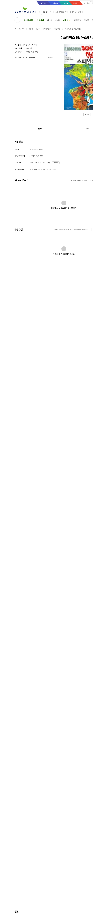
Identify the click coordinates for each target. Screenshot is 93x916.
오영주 (31, 45)
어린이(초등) (33, 29)
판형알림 (56, 162)
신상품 (86, 20)
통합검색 (45, 12)
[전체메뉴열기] (17, 20)
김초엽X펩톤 (28, 20)
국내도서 (21, 29)
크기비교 (87, 114)
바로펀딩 (77, 20)
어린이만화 (46, 29)
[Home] (15, 29)
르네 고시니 (18, 45)
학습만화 (57, 29)
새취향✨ (67, 20)
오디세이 (40, 20)
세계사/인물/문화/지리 (72, 29)
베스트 (49, 20)
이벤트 (57, 20)
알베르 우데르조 (20, 48)
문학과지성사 (19, 52)
